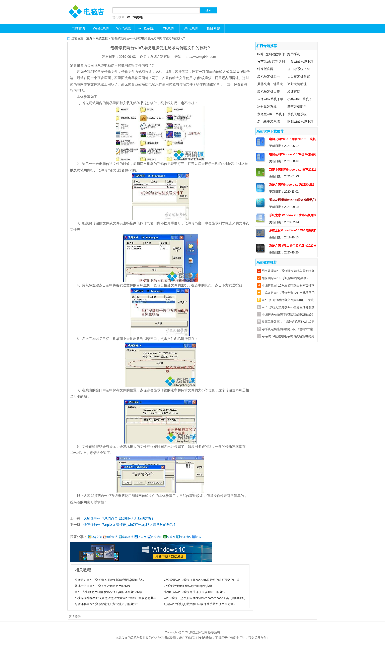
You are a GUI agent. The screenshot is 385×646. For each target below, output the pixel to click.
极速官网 (293, 91)
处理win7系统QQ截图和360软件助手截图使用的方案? (199, 604)
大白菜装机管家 (298, 76)
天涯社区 (185, 536)
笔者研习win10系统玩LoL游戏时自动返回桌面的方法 (109, 580)
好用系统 (293, 54)
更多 (198, 536)
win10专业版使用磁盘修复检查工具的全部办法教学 (108, 592)
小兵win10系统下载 (299, 102)
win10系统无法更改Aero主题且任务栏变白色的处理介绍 (288, 307)
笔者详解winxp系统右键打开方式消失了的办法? (106, 604)
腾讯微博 (127, 536)
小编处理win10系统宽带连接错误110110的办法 (194, 592)
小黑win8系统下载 (300, 61)
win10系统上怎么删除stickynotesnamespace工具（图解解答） (205, 598)
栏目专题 (213, 28)
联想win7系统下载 (300, 121)
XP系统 (168, 28)
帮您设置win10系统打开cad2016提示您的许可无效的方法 (202, 580)
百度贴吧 (156, 536)
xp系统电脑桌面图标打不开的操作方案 (287, 329)
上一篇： (111, 518)
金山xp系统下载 (298, 69)
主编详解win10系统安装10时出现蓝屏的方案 (288, 293)
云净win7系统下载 (270, 99)
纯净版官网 (265, 69)
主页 (89, 38)
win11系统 (146, 28)
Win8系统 (191, 28)
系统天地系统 (297, 114)
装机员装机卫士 (268, 76)
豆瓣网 (171, 536)
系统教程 (102, 38)
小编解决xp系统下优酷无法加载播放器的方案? (287, 315)
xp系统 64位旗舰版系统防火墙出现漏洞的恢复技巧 (288, 337)
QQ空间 (97, 536)
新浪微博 (112, 536)
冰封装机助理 (297, 84)
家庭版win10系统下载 (270, 117)
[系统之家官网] (87, 3)
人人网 (142, 536)
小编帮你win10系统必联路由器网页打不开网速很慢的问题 (288, 286)
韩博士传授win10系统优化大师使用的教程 (102, 586)
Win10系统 (101, 28)
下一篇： (122, 525)
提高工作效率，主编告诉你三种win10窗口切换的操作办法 (288, 322)
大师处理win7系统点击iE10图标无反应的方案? (118, 518)
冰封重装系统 (267, 106)
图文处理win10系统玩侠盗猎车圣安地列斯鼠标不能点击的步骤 (288, 271)
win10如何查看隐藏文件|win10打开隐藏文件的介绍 (288, 300)
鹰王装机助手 (297, 106)
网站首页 (78, 28)
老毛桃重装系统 (268, 121)
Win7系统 (123, 28)
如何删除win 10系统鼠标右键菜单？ (285, 278)
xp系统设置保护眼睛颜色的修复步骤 (188, 586)
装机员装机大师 (268, 91)
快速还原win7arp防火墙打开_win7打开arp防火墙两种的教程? (129, 525)
